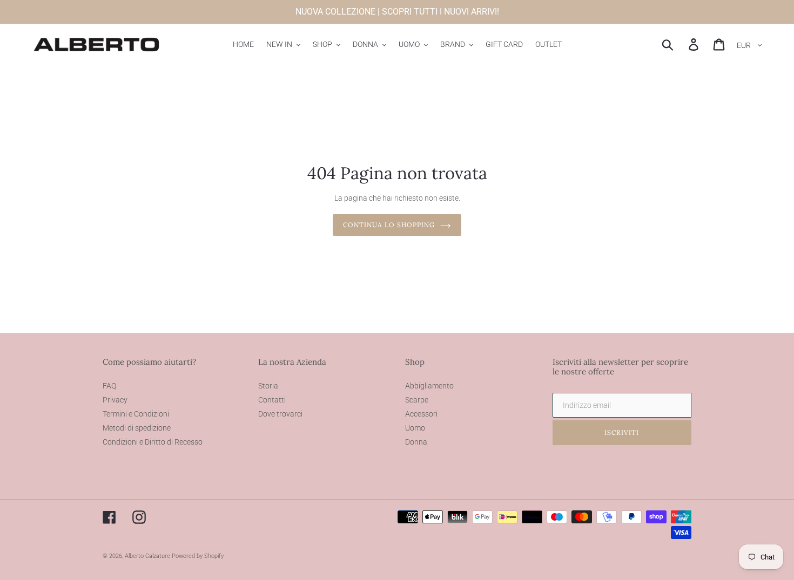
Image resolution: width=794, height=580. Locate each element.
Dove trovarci (280, 414)
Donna (416, 442)
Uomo (415, 428)
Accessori (421, 414)
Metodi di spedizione (137, 428)
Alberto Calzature (147, 555)
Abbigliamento (429, 385)
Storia (268, 385)
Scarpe (416, 399)
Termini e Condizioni (136, 414)
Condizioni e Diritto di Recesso (153, 442)
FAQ (109, 385)
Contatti (272, 399)
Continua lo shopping (388, 225)
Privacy (115, 399)
